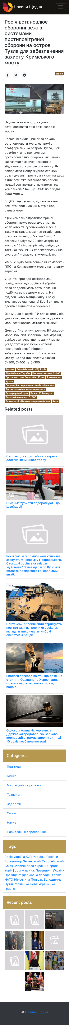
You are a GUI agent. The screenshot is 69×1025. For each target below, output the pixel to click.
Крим (41, 377)
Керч (55, 401)
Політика (14, 767)
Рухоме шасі (54, 377)
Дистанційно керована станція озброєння (30, 385)
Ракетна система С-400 (46, 373)
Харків (57, 875)
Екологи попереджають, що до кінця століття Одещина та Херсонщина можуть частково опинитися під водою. (34, 681)
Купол (9, 381)
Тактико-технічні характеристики (25, 389)
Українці (39, 857)
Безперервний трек (17, 393)
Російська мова (26, 884)
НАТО (9, 879)
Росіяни (10, 369)
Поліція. (37, 879)
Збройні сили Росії (27, 369)
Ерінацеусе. (46, 393)
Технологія (15, 794)
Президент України (50, 870)
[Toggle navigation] (60, 7)
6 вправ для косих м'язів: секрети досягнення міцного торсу (32, 458)
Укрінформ (13, 870)
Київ (29, 857)
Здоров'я (14, 804)
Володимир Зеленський (23, 861)
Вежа (33, 393)
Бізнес (59, 73)
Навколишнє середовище (26, 832)
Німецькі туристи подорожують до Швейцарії (33, 504)
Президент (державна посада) (28, 875)
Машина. (28, 870)
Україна (19, 857)
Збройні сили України (18, 373)
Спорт (11, 813)
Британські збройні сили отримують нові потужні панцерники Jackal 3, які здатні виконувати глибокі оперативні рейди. (34, 629)
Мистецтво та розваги (24, 785)
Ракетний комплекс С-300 (21, 397)
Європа (52, 866)
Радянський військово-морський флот (28, 401)
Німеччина (22, 879)
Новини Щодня (27, 7)
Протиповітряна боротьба (21, 377)
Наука (11, 822)
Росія (43, 369)
